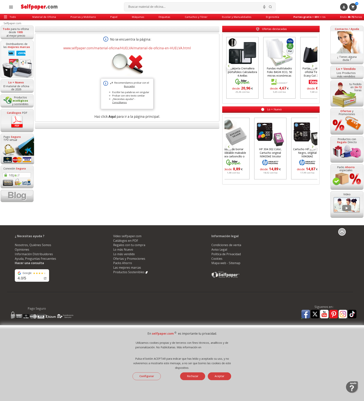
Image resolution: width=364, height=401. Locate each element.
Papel (114, 17)
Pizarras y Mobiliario (83, 17)
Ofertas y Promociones (129, 259)
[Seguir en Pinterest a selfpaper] (333, 314)
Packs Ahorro (122, 263)
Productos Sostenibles (129, 272)
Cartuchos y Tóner (196, 17)
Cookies (216, 259)
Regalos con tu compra (129, 245)
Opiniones (22, 249)
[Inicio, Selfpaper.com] (39, 6)
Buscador (129, 86)
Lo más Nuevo (123, 249)
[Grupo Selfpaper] (225, 277)
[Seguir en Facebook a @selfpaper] (305, 314)
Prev (229, 66)
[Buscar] (270, 7)
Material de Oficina (44, 17)
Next (312, 66)
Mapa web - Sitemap (225, 263)
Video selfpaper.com (127, 236)
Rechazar (192, 376)
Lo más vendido (124, 254)
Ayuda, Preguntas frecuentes (35, 259)
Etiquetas (164, 17)
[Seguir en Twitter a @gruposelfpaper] (315, 314)
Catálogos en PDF (125, 241)
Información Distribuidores (34, 254)
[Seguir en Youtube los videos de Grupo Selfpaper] (324, 314)
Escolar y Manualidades (237, 17)
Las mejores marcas (127, 267)
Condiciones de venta (226, 245)
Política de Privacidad (226, 254)
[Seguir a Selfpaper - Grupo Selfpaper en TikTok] (352, 314)
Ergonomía (272, 17)
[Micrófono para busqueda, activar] (264, 7)
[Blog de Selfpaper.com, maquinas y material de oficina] (17, 196)
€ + (309, 17)
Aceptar (219, 376)
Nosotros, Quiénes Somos (33, 245)
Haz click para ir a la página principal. (127, 116)
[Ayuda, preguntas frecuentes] (352, 392)
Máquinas (138, 17)
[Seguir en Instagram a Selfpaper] (343, 314)
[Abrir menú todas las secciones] (11, 7)
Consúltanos (119, 102)
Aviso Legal (219, 249)
